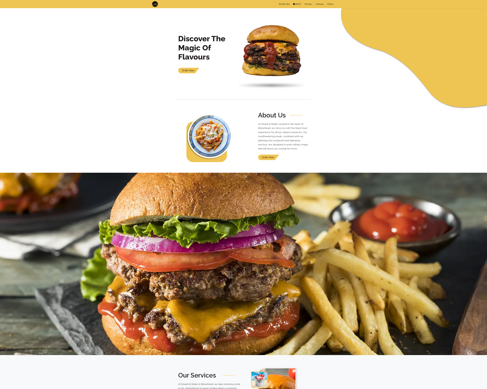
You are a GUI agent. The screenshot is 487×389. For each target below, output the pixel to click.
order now (188, 70)
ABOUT (298, 4)
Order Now (285, 4)
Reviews (320, 4)
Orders (309, 4)
